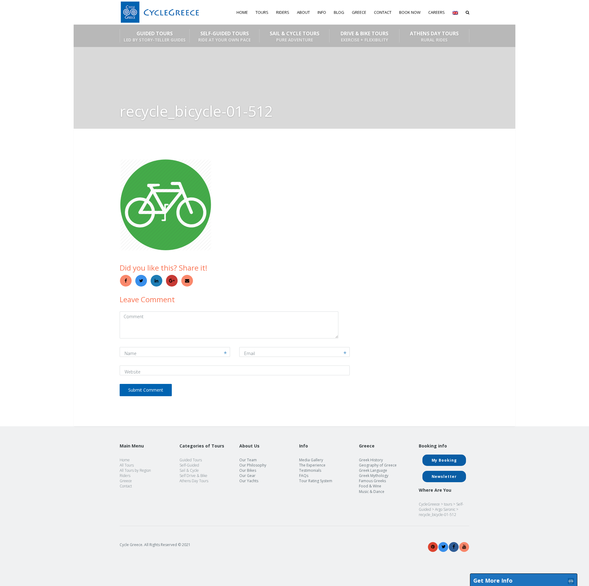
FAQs (303, 475)
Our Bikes (247, 470)
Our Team (248, 460)
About (303, 12)
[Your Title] (433, 546)
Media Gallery (311, 460)
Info (322, 12)
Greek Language (373, 470)
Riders (282, 12)
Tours (262, 12)
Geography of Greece (378, 465)
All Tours (127, 465)
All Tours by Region (135, 470)
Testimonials (310, 470)
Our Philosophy (252, 465)
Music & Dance (371, 491)
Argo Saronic (445, 509)
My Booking (444, 460)
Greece (126, 480)
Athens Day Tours (434, 36)
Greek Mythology (373, 475)
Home (242, 12)
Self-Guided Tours (224, 36)
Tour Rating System (315, 480)
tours (448, 504)
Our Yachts (248, 480)
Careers (436, 12)
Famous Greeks (372, 480)
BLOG (339, 12)
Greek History (371, 460)
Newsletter (444, 476)
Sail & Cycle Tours (294, 36)
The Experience (312, 465)
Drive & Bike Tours (364, 36)
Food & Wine (370, 486)
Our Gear (247, 475)
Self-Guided (189, 465)
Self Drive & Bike (193, 475)
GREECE (359, 12)
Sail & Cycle (189, 470)
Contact (382, 12)
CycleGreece (429, 504)
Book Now (410, 12)
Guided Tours (155, 36)
